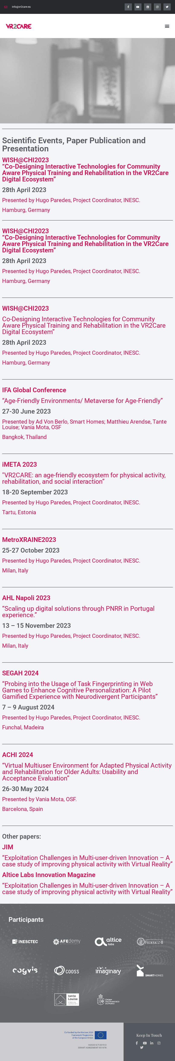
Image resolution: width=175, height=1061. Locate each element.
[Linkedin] (147, 7)
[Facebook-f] (128, 7)
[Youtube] (138, 7)
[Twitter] (167, 7)
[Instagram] (157, 7)
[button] (167, 25)
